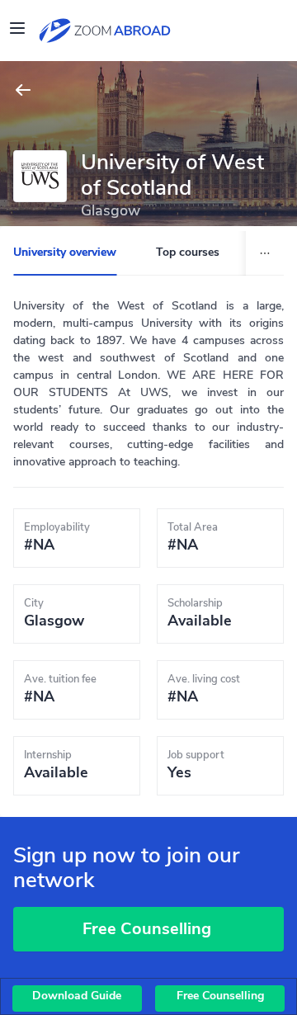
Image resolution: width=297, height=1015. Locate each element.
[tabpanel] (148, 550)
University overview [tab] (64, 253)
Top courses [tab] (187, 253)
